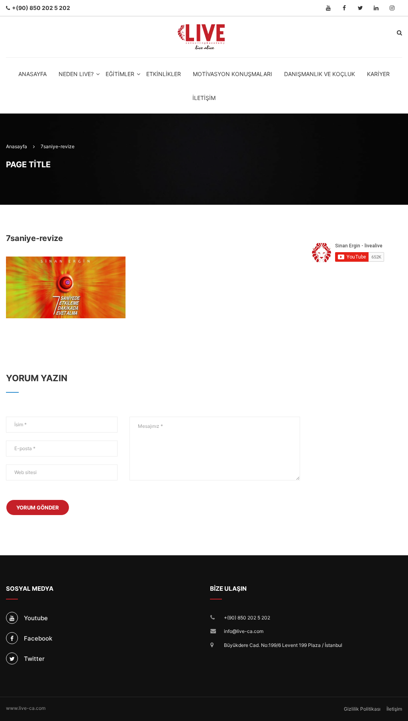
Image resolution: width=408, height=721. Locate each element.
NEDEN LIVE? (76, 74)
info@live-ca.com (243, 631)
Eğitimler (120, 74)
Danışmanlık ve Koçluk (319, 74)
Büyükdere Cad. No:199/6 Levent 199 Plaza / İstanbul (283, 645)
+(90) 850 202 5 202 (247, 618)
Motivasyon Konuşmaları (232, 74)
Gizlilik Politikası (362, 709)
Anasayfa (32, 74)
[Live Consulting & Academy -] (201, 36)
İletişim (204, 97)
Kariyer (378, 74)
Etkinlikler (163, 74)
